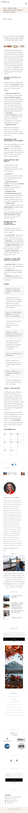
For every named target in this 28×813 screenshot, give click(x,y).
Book (14, 699)
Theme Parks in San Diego (14, 707)
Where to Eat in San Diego (14, 712)
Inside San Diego (14, 701)
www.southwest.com (9, 429)
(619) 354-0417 (10, 802)
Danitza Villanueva (9, 462)
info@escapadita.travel (12, 800)
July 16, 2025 (6, 467)
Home (4, 8)
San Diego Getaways (14, 704)
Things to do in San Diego (14, 709)
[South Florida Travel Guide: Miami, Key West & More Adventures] (14, 488)
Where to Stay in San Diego (14, 715)
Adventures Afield (12, 8)
